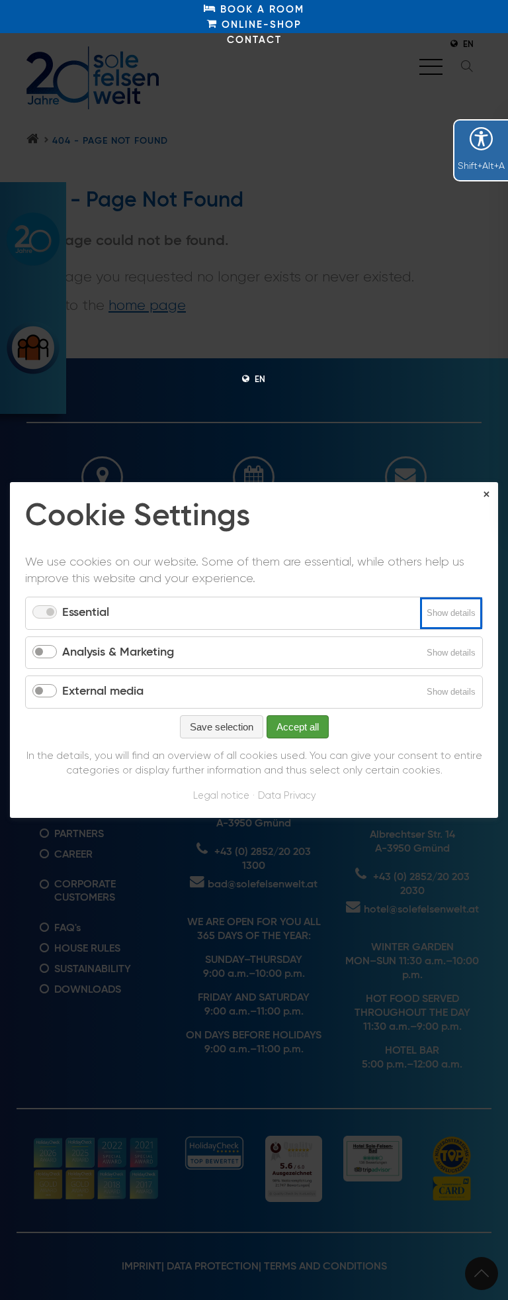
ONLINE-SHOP (260, 25)
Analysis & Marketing (118, 652)
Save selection (221, 726)
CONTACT (254, 40)
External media (103, 691)
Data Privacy (287, 795)
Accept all (297, 726)
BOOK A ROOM (260, 10)
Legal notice (221, 795)
